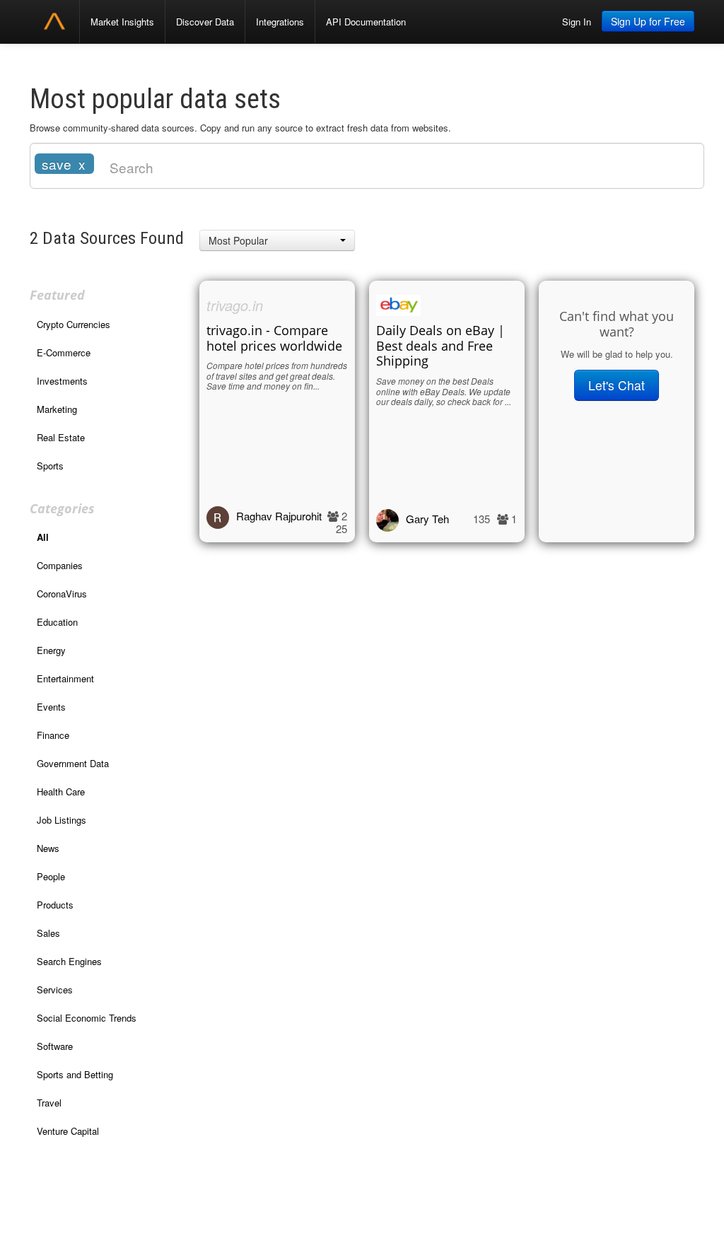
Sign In (576, 21)
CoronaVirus (62, 593)
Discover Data (205, 21)
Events (51, 706)
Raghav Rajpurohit (279, 515)
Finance (53, 735)
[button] (277, 240)
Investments (62, 380)
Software (55, 1046)
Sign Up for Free (648, 21)
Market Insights (122, 21)
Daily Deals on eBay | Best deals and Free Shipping (440, 346)
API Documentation (366, 21)
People (51, 876)
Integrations (280, 21)
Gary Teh (427, 518)
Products (55, 904)
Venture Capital (68, 1131)
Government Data (73, 763)
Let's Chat (616, 385)
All (43, 537)
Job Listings (61, 820)
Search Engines (69, 961)
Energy (51, 650)
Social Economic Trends (86, 1017)
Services (55, 989)
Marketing (57, 409)
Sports (50, 465)
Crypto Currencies (73, 324)
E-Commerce (63, 352)
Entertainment (65, 678)
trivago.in (234, 305)
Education (57, 622)
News (48, 848)
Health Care (61, 791)
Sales (48, 933)
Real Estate (61, 437)
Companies (60, 565)
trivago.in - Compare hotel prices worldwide (274, 338)
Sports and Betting (75, 1074)
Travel (49, 1102)
